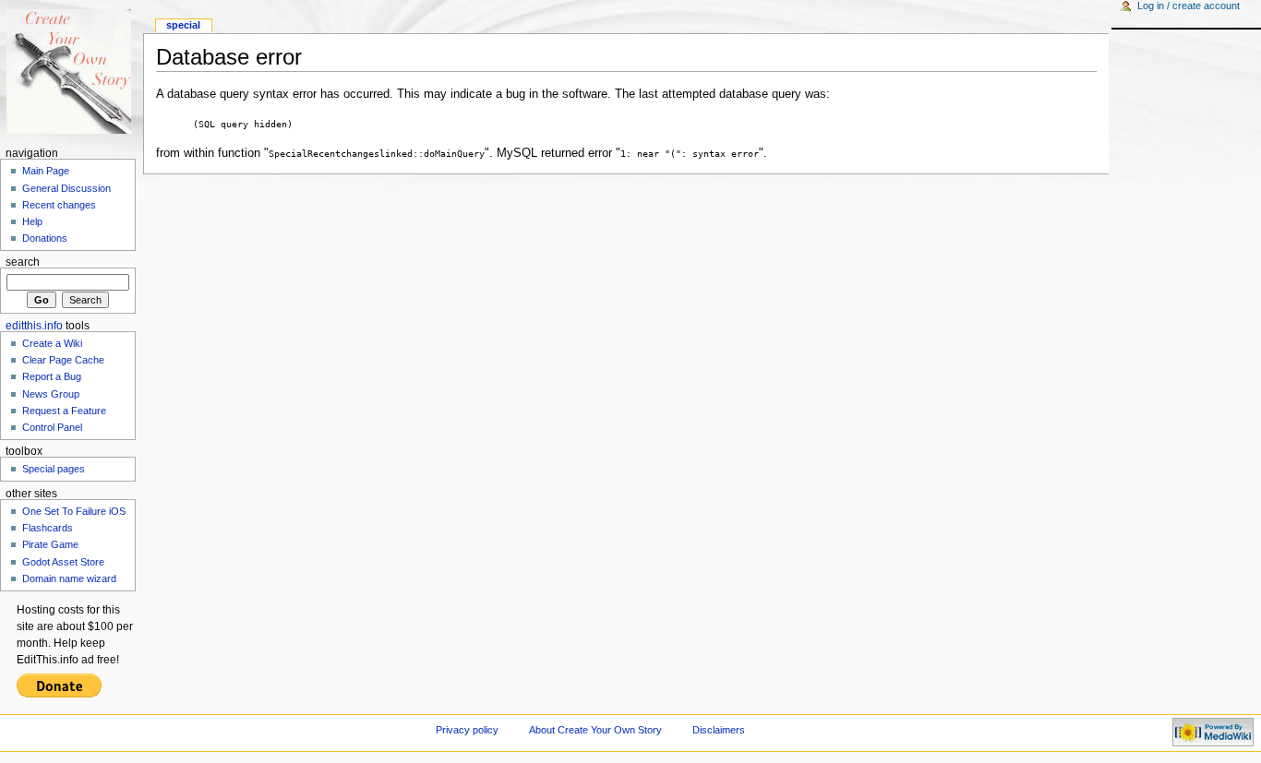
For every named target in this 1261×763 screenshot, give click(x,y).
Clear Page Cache (63, 359)
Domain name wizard (69, 578)
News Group (50, 393)
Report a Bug (51, 376)
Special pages (53, 468)
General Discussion (66, 188)
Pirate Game (50, 544)
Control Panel (52, 427)
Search (23, 262)
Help (32, 221)
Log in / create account (1188, 5)
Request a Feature (64, 410)
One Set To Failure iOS (74, 511)
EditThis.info (34, 325)
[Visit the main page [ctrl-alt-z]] (71, 71)
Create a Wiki (52, 343)
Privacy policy (467, 729)
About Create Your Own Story (595, 729)
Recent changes (59, 204)
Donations (44, 238)
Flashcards (47, 527)
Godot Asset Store (63, 561)
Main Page (45, 170)
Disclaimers (718, 729)
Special (183, 24)
